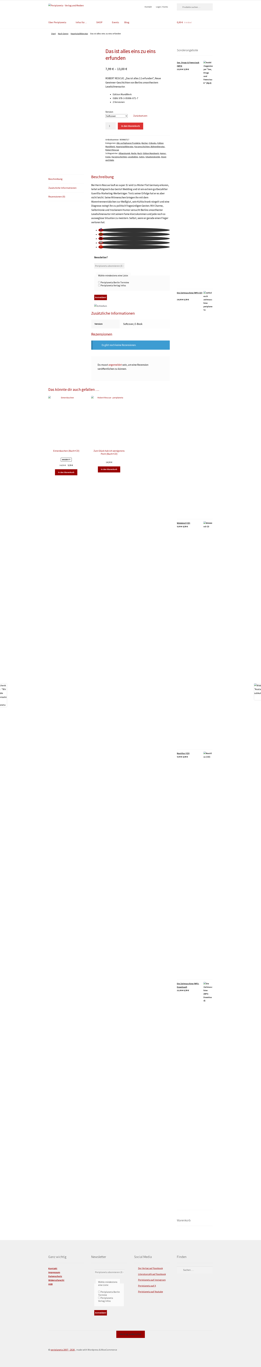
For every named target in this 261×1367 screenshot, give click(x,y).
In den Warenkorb (130, 125)
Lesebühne (133, 156)
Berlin (133, 153)
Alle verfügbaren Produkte (128, 143)
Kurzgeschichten (119, 156)
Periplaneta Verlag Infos (113, 285)
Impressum (54, 1272)
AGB (50, 1284)
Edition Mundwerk (151, 153)
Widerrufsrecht (56, 1280)
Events (115, 22)
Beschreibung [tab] (55, 178)
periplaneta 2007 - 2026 (63, 1349)
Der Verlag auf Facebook (150, 1268)
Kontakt (148, 6)
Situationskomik (152, 156)
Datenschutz (55, 1276)
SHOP (99, 22)
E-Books (152, 143)
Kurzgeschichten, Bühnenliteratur (149, 146)
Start (53, 33)
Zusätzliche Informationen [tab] (62, 187)
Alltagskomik (124, 153)
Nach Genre (63, 33)
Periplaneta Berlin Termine (114, 282)
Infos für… (81, 22)
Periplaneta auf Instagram (152, 1279)
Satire (141, 156)
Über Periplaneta (57, 22)
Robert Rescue (112, 149)
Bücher (145, 143)
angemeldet (115, 364)
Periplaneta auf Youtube (150, 1291)
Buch (139, 153)
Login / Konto (162, 6)
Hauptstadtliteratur (79, 33)
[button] (100, 230)
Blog (126, 22)
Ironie (108, 156)
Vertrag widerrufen (130, 1334)
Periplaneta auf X (147, 1285)
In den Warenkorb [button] (66, 472)
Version (109, 111)
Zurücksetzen (140, 115)
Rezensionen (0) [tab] (56, 196)
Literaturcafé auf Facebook (152, 1274)
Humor (163, 153)
